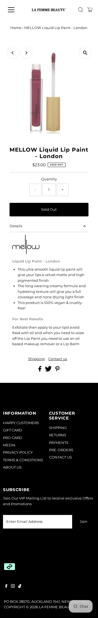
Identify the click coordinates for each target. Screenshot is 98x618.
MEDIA (9, 445)
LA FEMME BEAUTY (56, 607)
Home (16, 27)
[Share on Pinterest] (57, 370)
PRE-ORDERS (61, 450)
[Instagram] (13, 586)
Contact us (57, 359)
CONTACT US (60, 457)
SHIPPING (58, 428)
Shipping (36, 359)
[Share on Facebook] (40, 370)
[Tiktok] (20, 586)
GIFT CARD (12, 430)
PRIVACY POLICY (18, 452)
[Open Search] (80, 9)
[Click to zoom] (85, 53)
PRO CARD (12, 438)
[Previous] (13, 53)
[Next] (26, 53)
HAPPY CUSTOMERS (21, 423)
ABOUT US (12, 467)
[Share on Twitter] (49, 370)
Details (16, 226)
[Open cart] (90, 9)
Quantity (49, 179)
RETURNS (57, 435)
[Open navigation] (14, 10)
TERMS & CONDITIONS (23, 460)
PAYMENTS (58, 443)
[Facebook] (6, 586)
